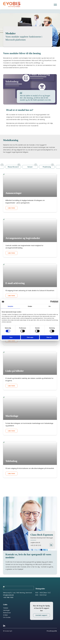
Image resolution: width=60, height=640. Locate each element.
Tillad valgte (30, 337)
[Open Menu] (55, 4)
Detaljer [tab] (30, 306)
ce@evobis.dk (35, 542)
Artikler (5, 615)
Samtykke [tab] (10, 306)
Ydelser (5, 608)
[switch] (22, 331)
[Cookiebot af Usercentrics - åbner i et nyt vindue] (51, 302)
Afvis (11, 337)
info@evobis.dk (8, 595)
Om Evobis (6, 617)
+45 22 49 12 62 (35, 545)
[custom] (4, 626)
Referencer (7, 612)
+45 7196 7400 (8, 597)
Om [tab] (50, 306)
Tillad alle (49, 337)
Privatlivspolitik (52, 631)
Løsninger (6, 610)
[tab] (13, 167)
